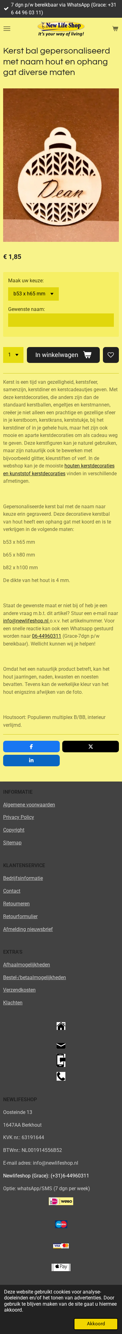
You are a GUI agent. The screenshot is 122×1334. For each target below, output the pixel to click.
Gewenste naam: (26, 309)
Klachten (13, 1003)
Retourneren (16, 904)
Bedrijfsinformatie (23, 878)
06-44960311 (46, 636)
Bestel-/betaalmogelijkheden (34, 977)
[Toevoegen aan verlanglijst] (111, 355)
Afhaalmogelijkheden (26, 965)
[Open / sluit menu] (7, 29)
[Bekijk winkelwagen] (115, 29)
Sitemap (12, 843)
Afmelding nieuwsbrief (28, 929)
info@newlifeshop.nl (26, 621)
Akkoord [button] (96, 1324)
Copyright (13, 830)
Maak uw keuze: (26, 281)
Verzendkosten (19, 990)
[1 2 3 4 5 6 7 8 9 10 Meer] (13, 355)
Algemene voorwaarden (29, 805)
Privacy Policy (18, 817)
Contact (11, 891)
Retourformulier (20, 916)
